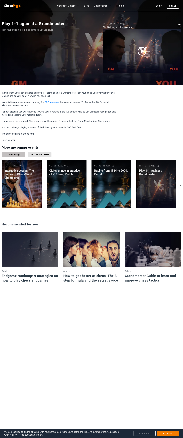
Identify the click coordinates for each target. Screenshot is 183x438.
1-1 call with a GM (40, 154)
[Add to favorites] (179, 25)
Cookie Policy (35, 434)
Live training (13, 154)
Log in (159, 5)
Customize (144, 433)
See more (21, 201)
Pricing (120, 5)
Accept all (167, 433)
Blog (86, 5)
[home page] (12, 6)
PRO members (51, 102)
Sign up (173, 5)
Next (179, 184)
